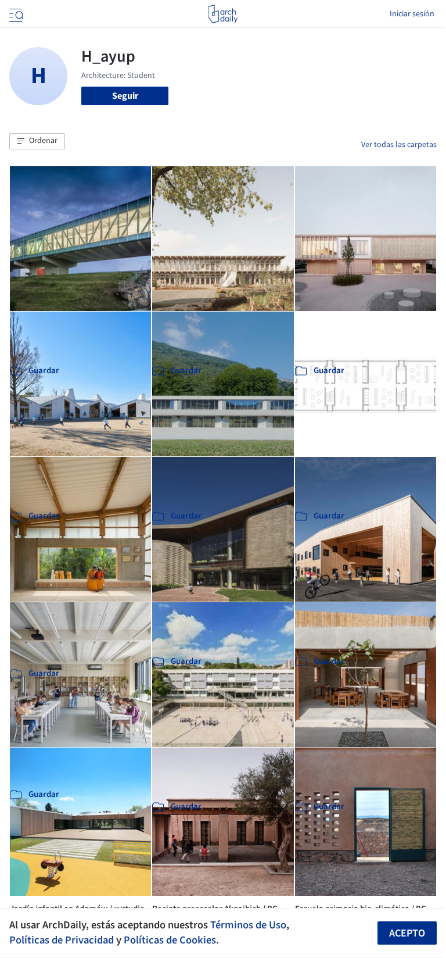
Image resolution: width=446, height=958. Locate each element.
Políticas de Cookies (170, 940)
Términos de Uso (248, 924)
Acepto (407, 933)
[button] (37, 141)
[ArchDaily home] (223, 14)
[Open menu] (15, 14)
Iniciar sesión (412, 14)
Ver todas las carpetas (399, 145)
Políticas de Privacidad (61, 940)
